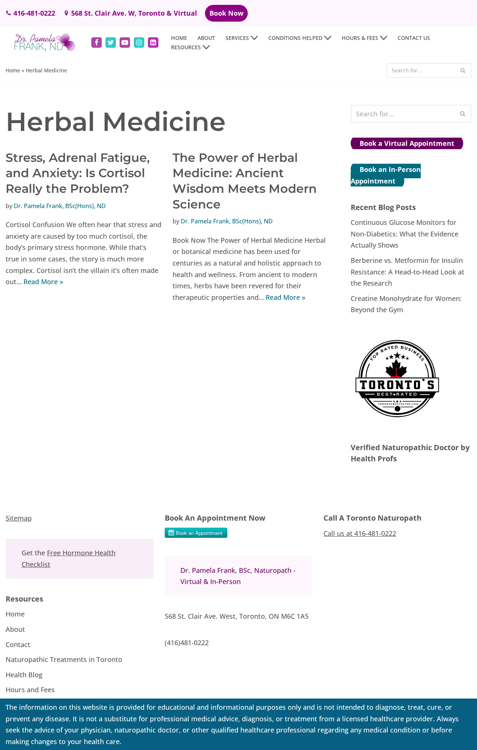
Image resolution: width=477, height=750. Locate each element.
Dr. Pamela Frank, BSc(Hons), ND (60, 206)
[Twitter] (110, 42)
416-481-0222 (34, 13)
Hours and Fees (30, 689)
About (206, 37)
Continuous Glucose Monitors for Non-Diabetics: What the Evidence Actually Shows (404, 234)
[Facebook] (96, 42)
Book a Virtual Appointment (407, 143)
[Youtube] (125, 42)
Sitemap (19, 518)
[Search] (463, 70)
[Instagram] (139, 42)
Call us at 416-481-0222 (359, 532)
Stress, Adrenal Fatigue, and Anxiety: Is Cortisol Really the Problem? (78, 173)
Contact (18, 644)
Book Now (226, 13)
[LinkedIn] (153, 42)
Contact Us (414, 37)
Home (179, 37)
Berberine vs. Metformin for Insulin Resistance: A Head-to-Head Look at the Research (407, 272)
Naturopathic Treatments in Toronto (64, 659)
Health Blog (24, 674)
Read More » (43, 281)
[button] (254, 37)
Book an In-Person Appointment (386, 175)
